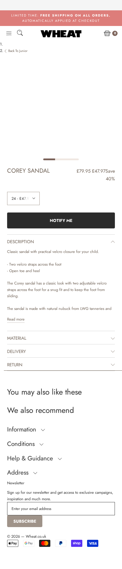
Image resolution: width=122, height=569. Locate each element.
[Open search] (19, 33)
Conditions (21, 443)
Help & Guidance (31, 458)
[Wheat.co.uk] (61, 33)
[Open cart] (107, 33)
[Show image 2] (61, 159)
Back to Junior (18, 50)
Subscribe (24, 521)
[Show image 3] (73, 159)
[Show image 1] (49, 159)
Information (22, 429)
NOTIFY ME (61, 220)
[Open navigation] (8, 33)
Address (18, 472)
